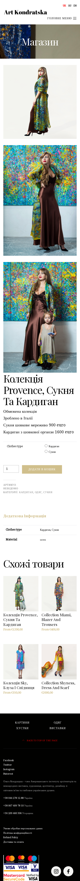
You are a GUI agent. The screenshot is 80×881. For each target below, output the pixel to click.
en (75, 5)
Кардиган (54, 446)
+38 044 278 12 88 (13, 798)
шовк (43, 539)
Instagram (8, 769)
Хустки (22, 728)
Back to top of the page (42, 740)
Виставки (58, 728)
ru (69, 5)
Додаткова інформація (24, 515)
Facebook (8, 760)
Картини (22, 722)
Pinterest (8, 773)
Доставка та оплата (13, 841)
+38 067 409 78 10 (13, 805)
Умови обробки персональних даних (23, 828)
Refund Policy (10, 837)
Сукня (52, 451)
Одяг (38, 492)
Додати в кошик (42, 469)
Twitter (7, 764)
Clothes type (15, 446)
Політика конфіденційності (17, 833)
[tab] (24, 516)
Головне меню (60, 18)
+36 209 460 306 (12, 813)
